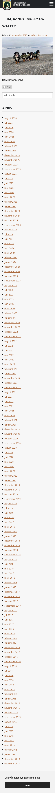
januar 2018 (10, 587)
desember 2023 (12, 266)
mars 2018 (9, 577)
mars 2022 (9, 364)
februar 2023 (10, 313)
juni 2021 (8, 401)
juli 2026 (8, 122)
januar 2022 (10, 373)
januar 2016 (10, 698)
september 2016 (12, 661)
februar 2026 (10, 146)
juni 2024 (8, 238)
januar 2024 (10, 262)
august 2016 (10, 666)
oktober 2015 (11, 712)
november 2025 (12, 159)
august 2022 (10, 341)
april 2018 (9, 573)
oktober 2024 (11, 220)
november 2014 (12, 763)
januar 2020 (10, 480)
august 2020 (10, 447)
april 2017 (9, 629)
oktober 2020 (11, 438)
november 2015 (12, 707)
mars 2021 (9, 415)
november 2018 (12, 545)
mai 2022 (9, 355)
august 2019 (10, 503)
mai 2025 (9, 187)
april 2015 (9, 740)
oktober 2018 (11, 550)
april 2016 (9, 684)
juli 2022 (8, 345)
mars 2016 (9, 689)
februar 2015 (10, 749)
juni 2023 (8, 294)
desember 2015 (12, 703)
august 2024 (10, 229)
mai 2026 (9, 132)
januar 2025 (10, 206)
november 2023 (12, 271)
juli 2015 (8, 726)
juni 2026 (8, 127)
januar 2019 (10, 536)
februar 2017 (10, 638)
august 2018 (10, 559)
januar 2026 (10, 150)
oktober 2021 (11, 382)
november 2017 (12, 596)
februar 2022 (10, 368)
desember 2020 (12, 429)
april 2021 (9, 410)
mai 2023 (9, 299)
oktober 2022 (11, 331)
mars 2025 (9, 197)
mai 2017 (9, 624)
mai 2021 (9, 406)
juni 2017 (8, 619)
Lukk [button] (27, 785)
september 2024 (12, 225)
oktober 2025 (11, 164)
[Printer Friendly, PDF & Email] (7, 86)
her (38, 777)
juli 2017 (8, 615)
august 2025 (10, 173)
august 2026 (10, 118)
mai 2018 (9, 568)
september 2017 (12, 605)
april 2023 (9, 303)
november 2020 (12, 433)
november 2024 (12, 215)
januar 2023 (10, 317)
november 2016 (12, 652)
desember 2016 (12, 647)
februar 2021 (10, 420)
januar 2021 (10, 424)
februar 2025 (10, 201)
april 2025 (9, 192)
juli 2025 (8, 178)
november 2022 (12, 327)
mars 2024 (9, 252)
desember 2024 (12, 211)
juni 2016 (8, 675)
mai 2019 (9, 517)
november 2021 (12, 378)
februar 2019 (10, 531)
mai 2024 (9, 243)
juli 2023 (8, 289)
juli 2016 (8, 670)
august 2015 (10, 721)
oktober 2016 (11, 656)
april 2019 (9, 522)
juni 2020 (8, 457)
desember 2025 (12, 155)
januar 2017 (10, 642)
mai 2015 (9, 735)
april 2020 (9, 466)
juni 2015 (8, 731)
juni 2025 (8, 183)
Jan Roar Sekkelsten (38, 35)
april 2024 (9, 248)
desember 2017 (12, 591)
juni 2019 (8, 512)
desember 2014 (12, 759)
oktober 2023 (11, 276)
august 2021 (10, 392)
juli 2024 (8, 234)
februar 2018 (10, 582)
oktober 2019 (11, 494)
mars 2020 (9, 471)
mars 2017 (9, 633)
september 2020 (12, 443)
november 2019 (12, 489)
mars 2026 (9, 141)
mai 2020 (9, 461)
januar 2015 (10, 754)
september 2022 (12, 336)
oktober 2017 (11, 601)
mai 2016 (9, 680)
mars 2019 (9, 526)
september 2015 (12, 717)
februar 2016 (10, 693)
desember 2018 (12, 540)
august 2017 (10, 610)
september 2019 (12, 498)
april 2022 (9, 359)
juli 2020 (8, 452)
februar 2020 (10, 475)
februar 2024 (10, 257)
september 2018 (12, 554)
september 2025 (12, 169)
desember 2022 (12, 322)
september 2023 (12, 280)
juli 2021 (8, 396)
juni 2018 (8, 563)
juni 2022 (8, 350)
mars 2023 (9, 308)
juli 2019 (8, 508)
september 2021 (12, 387)
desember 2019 (12, 485)
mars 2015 (9, 744)
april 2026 (9, 136)
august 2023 (10, 285)
